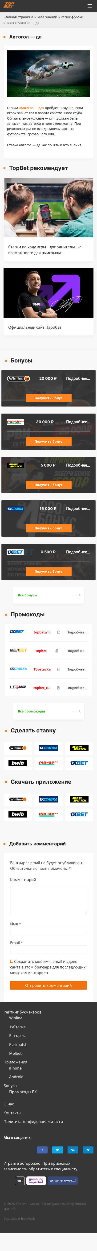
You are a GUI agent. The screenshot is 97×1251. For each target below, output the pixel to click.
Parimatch (18, 1044)
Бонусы (10, 1085)
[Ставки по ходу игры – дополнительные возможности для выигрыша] (48, 236)
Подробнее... (78, 378)
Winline (15, 1018)
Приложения (15, 1062)
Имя (15, 924)
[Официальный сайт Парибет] (48, 316)
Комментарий (23, 879)
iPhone (15, 1068)
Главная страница (18, 17)
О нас (9, 1104)
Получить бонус (48, 398)
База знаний (47, 17)
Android (16, 1076)
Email (16, 942)
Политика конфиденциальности (33, 1121)
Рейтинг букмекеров (22, 1012)
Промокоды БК (23, 1091)
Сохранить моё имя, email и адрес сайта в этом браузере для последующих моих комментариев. (47, 967)
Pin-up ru (17, 1035)
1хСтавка (17, 1026)
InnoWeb (28, 1218)
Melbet (15, 1053)
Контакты (12, 1112)
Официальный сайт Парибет (34, 327)
